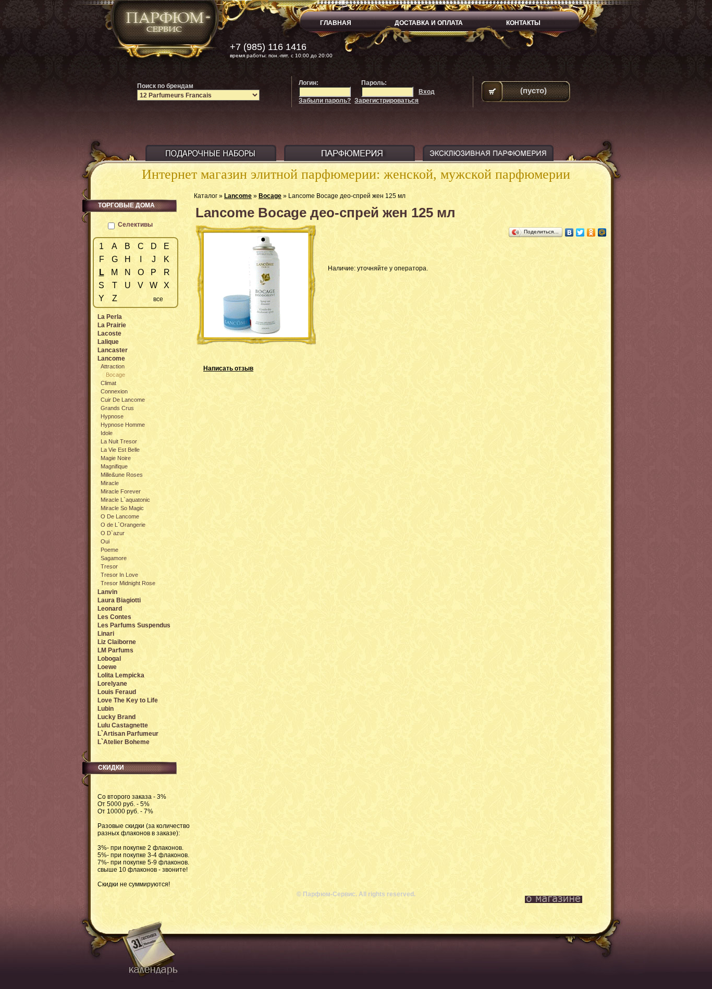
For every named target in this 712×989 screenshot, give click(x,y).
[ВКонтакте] (569, 232)
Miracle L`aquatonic (125, 500)
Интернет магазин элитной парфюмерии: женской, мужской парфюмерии (356, 174)
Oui (105, 541)
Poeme (109, 550)
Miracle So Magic (122, 508)
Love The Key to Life (127, 700)
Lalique (108, 341)
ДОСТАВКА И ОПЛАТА (429, 23)
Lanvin (107, 592)
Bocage (270, 196)
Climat (108, 383)
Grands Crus (117, 408)
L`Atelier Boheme (123, 742)
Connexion (114, 391)
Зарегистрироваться (386, 100)
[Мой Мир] (602, 232)
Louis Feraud (116, 692)
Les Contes (114, 617)
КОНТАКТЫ (523, 23)
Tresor (109, 566)
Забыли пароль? (325, 100)
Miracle (110, 483)
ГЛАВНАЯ (335, 23)
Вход (427, 91)
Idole (107, 433)
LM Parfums (115, 650)
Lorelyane (112, 683)
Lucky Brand (116, 717)
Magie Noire (116, 458)
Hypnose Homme (123, 425)
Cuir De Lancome (123, 400)
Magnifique (114, 466)
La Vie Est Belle (120, 450)
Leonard (109, 608)
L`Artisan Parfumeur (127, 733)
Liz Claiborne (116, 642)
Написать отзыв (228, 368)
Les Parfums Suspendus (133, 625)
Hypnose (112, 416)
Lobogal (109, 658)
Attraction (113, 366)
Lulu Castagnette (122, 725)
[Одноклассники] (591, 232)
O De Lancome (120, 516)
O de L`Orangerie (123, 525)
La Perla (109, 316)
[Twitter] (580, 232)
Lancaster (112, 350)
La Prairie (111, 325)
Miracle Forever (121, 491)
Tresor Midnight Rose (128, 583)
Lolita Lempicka (120, 675)
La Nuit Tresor (119, 441)
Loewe (107, 667)
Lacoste (109, 333)
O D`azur (113, 533)
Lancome (238, 196)
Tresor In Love (119, 575)
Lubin (105, 708)
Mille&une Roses (122, 475)
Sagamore (114, 558)
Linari (105, 633)
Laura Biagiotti (119, 600)
